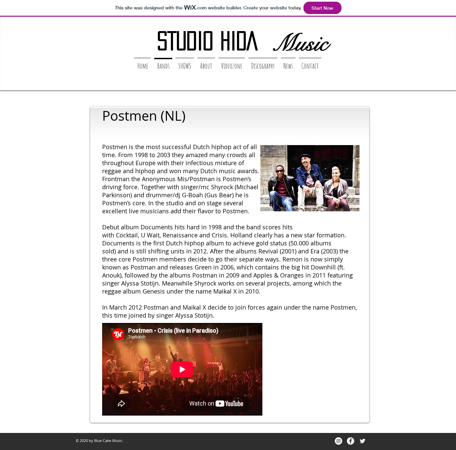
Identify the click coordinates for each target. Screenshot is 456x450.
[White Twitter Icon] (362, 441)
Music (300, 43)
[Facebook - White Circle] (350, 441)
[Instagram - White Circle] (338, 441)
